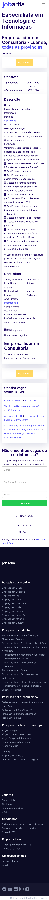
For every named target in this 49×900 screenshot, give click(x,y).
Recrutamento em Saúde (14, 670)
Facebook (26, 525)
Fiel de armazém (12, 400)
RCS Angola (31, 400)
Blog (4, 812)
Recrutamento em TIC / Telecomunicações (24, 682)
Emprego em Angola (12, 755)
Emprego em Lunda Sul (14, 615)
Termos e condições (12, 808)
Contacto (7, 804)
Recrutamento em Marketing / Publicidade (23, 654)
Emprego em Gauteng (13, 622)
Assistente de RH (13, 416)
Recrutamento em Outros (15, 658)
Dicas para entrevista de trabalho (19, 828)
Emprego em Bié (10, 595)
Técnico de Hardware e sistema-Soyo (23, 406)
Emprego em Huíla (11, 607)
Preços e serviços (11, 848)
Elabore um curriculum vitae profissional (23, 824)
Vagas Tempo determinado (16, 742)
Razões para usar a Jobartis (16, 844)
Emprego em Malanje (13, 619)
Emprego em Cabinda (13, 599)
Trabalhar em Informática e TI (17, 710)
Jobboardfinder (10, 861)
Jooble (5, 865)
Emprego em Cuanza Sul (14, 603)
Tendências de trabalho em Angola (20, 759)
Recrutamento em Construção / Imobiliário (24, 643)
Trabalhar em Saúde (12, 717)
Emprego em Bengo (12, 587)
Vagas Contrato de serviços (16, 734)
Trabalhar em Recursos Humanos (19, 714)
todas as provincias (22, 47)
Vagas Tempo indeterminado (17, 738)
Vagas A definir (10, 746)
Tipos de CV (8, 832)
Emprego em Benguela (13, 591)
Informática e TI (12, 302)
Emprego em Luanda (12, 611)
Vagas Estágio (9, 730)
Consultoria (10, 120)
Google (26, 532)
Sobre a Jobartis (10, 800)
